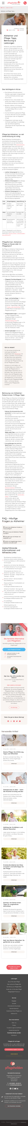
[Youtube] (15, 1089)
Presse (14, 1025)
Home (3, 7)
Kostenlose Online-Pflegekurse (14, 1011)
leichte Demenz (20, 144)
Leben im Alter (9, 7)
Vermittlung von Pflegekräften (14, 986)
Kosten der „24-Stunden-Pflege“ (14, 989)
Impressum (14, 1035)
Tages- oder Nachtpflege (13, 307)
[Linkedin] (17, 1089)
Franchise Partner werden (14, 1032)
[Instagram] (13, 1089)
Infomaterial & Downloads (14, 1006)
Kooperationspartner (14, 1030)
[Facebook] (10, 1089)
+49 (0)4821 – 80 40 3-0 (15, 1083)
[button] (14, 528)
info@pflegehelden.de (16, 1085)
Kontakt (14, 1003)
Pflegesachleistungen (11, 320)
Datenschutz (14, 1013)
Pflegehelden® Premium (14, 991)
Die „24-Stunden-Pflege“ (14, 981)
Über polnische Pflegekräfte (14, 984)
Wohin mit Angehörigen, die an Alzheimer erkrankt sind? (12, 542)
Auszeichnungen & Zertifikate (14, 1027)
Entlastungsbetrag (10, 487)
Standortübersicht (14, 1008)
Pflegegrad (18, 354)
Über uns (14, 1022)
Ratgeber (14, 1001)
